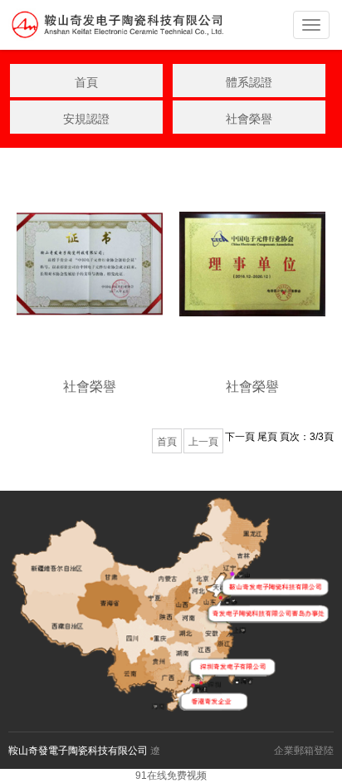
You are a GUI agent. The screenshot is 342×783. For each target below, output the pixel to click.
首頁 (86, 82)
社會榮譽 (249, 118)
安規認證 (86, 118)
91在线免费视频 (171, 775)
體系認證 (249, 82)
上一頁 (203, 442)
